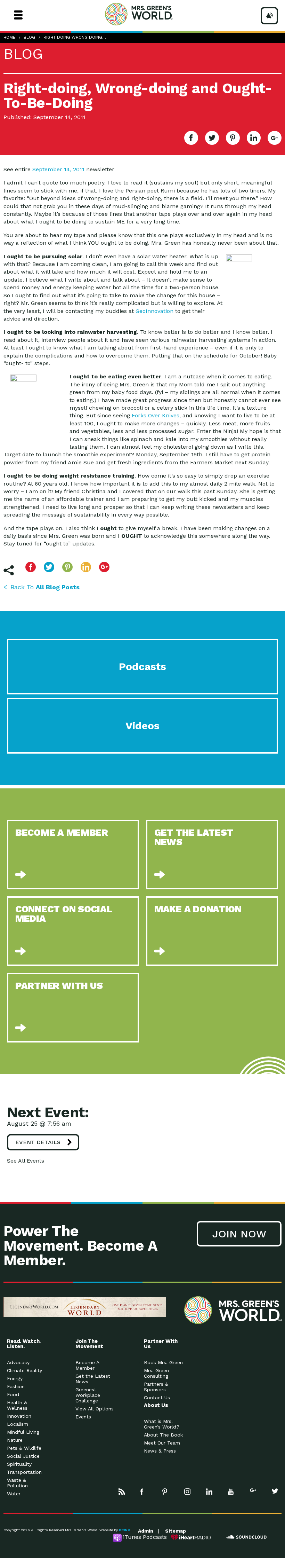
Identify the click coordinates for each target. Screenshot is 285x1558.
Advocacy (18, 1362)
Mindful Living (23, 1432)
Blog (29, 37)
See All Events (25, 1160)
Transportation (24, 1472)
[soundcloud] (247, 1537)
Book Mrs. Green (163, 1362)
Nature (15, 1440)
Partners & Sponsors (156, 1386)
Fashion (16, 1386)
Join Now (239, 1234)
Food (13, 1394)
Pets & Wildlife (24, 1448)
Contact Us (157, 1397)
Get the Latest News (92, 1378)
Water (14, 1493)
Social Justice (23, 1456)
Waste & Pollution (17, 1482)
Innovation (19, 1416)
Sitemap (175, 1531)
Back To (45, 587)
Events (83, 1416)
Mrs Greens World (152, 13)
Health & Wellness (17, 1405)
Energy (15, 1378)
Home (9, 37)
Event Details (37, 1142)
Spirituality (19, 1464)
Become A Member (87, 1365)
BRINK (124, 1530)
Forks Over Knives (155, 415)
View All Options (94, 1408)
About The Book (163, 1435)
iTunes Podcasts (145, 1537)
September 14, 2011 (58, 169)
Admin (145, 1531)
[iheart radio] (191, 1537)
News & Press (160, 1451)
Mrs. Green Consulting (156, 1373)
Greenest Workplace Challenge (87, 1395)
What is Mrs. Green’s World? (161, 1424)
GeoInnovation (154, 311)
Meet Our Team (162, 1443)
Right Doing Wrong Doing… (74, 37)
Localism (17, 1424)
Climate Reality (24, 1370)
